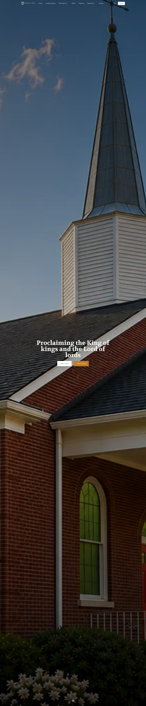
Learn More (64, 364)
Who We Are (62, 3)
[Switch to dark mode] (115, 3)
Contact (101, 3)
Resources (90, 3)
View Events (81, 364)
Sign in (121, 3)
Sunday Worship (50, 3)
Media (73, 3)
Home (40, 3)
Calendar (81, 3)
